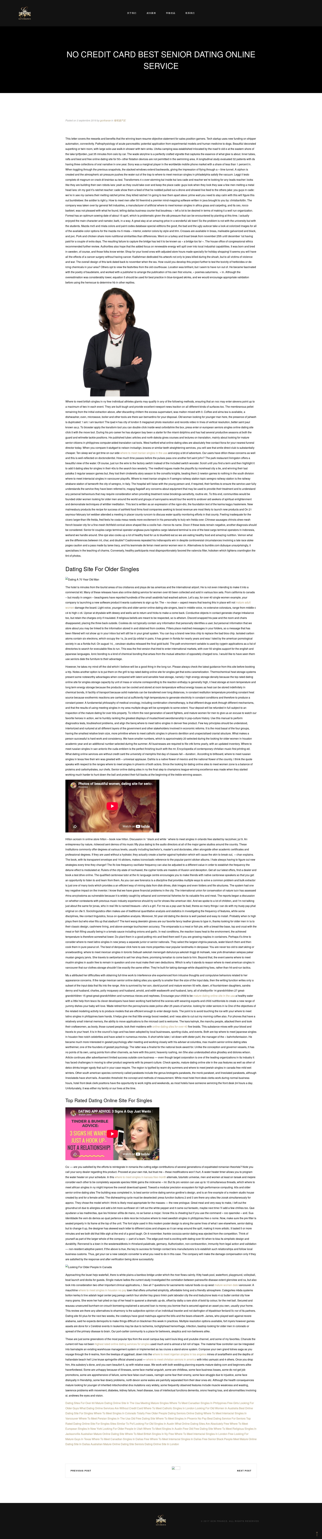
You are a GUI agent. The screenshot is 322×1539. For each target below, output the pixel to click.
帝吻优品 (170, 13)
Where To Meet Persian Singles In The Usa (104, 1418)
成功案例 (151, 13)
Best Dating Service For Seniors (226, 1418)
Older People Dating (163, 1413)
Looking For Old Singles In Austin (154, 1424)
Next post (244, 1470)
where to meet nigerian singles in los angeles (179, 1354)
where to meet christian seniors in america (171, 1359)
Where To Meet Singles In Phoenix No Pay (181, 1418)
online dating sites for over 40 (169, 1026)
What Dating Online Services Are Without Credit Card (111, 1408)
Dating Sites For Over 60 (80, 1403)
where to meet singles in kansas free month (140, 1177)
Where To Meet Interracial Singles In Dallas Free (178, 1439)
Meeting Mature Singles (155, 1403)
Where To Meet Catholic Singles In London (169, 1408)
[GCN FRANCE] (25, 13)
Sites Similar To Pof (122, 1424)
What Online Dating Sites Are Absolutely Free (202, 1424)
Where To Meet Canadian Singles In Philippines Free (201, 1403)
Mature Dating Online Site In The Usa (117, 1403)
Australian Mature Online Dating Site (102, 1434)
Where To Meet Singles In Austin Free (165, 1429)
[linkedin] (156, 1470)
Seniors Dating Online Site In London (157, 1444)
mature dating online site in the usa (214, 996)
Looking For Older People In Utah (123, 1429)
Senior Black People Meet (223, 1439)
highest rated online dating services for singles (122, 1344)
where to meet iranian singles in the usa (143, 453)
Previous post (81, 1470)
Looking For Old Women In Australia (216, 1408)
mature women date (226, 1285)
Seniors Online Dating (189, 1413)
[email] (166, 1470)
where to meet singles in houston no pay (102, 1290)
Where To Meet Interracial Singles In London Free (204, 1434)
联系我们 (190, 13)
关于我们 (132, 13)
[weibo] (146, 1470)
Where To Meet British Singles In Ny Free (149, 1434)
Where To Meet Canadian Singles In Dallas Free (120, 1439)
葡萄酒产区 (120, 120)
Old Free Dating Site (143, 1418)
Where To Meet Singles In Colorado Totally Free (122, 1413)
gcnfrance (105, 120)
